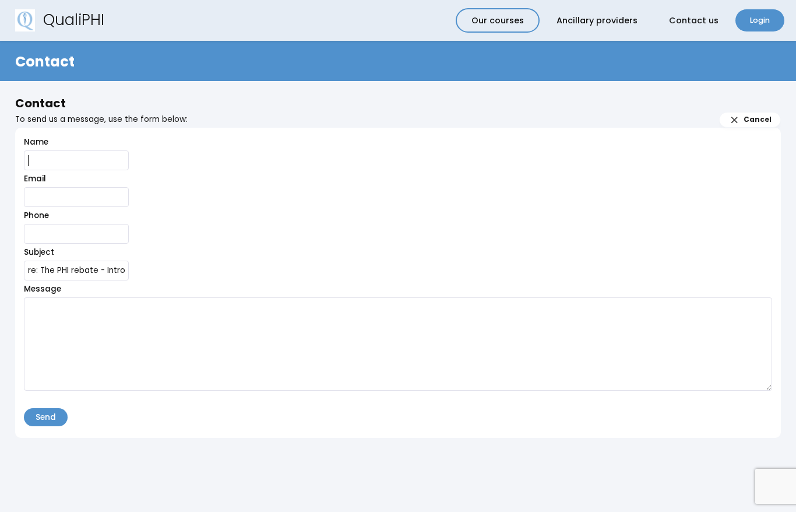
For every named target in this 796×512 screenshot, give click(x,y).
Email (35, 178)
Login (760, 20)
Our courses (497, 20)
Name (36, 142)
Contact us (693, 20)
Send (46, 417)
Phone (36, 215)
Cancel (758, 119)
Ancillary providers (597, 20)
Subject (39, 252)
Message (42, 288)
